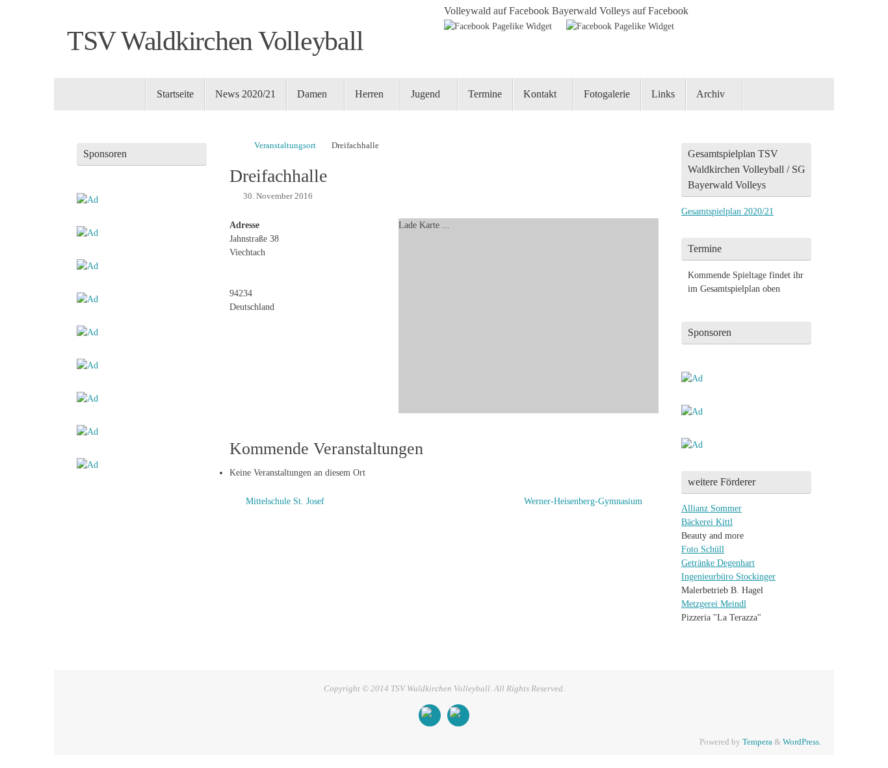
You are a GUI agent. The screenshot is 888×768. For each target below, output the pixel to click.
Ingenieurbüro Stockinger (728, 577)
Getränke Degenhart (718, 563)
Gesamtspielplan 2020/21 (727, 211)
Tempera (757, 742)
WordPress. (802, 742)
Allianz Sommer (711, 508)
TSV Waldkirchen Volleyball (215, 41)
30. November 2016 (278, 196)
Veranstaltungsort (285, 145)
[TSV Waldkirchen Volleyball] (430, 715)
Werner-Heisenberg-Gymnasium (584, 501)
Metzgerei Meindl (713, 604)
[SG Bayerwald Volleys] (458, 715)
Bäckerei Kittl (707, 522)
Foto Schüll (702, 549)
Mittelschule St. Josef (283, 501)
